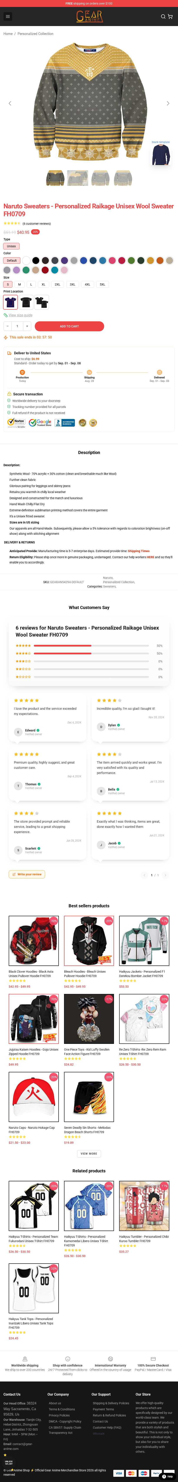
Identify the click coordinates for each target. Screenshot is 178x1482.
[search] (163, 16)
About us (55, 1403)
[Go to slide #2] (77, 178)
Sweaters (109, 586)
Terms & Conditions (62, 1409)
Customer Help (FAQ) (107, 1427)
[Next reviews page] (165, 875)
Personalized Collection (35, 34)
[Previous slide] (10, 103)
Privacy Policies (59, 1415)
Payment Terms (103, 1409)
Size (6, 277)
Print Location (13, 291)
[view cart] (170, 16)
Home (8, 34)
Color (7, 253)
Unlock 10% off (9, 1463)
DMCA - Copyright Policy (65, 1421)
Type (6, 239)
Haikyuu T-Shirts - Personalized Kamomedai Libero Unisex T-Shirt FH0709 (86, 1241)
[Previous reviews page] (144, 875)
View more (89, 1153)
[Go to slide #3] (100, 178)
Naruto (108, 577)
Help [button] (170, 1476)
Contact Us (100, 1421)
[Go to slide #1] (55, 178)
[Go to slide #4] (122, 178)
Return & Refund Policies (109, 1415)
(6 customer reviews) (37, 223)
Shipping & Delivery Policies (111, 1403)
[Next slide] (167, 103)
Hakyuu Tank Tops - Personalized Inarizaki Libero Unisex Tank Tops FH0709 (31, 1323)
